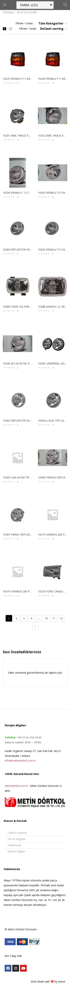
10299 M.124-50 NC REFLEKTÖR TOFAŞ (17, 363)
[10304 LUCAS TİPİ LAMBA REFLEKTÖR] (52, 400)
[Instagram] (15, 968)
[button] (51, 23)
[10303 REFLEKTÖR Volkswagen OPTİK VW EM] (17, 400)
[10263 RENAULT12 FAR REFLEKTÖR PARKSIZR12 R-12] (52, 172)
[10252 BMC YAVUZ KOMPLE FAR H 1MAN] (52, 115)
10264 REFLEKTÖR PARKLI (17, 249)
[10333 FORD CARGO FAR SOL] (52, 571)
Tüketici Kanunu (17, 832)
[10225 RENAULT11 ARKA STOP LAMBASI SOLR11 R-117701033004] (17, 58)
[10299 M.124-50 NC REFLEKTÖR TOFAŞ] (17, 343)
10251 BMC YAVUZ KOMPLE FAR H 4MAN (17, 135)
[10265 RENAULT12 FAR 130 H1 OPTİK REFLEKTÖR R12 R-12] (52, 229)
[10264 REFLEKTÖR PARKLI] (17, 229)
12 (61, 618)
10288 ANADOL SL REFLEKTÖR (52, 306)
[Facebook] (8, 968)
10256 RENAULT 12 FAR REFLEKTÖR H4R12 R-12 (17, 192)
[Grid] (4, 28)
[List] (10, 28)
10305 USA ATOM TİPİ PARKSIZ (17, 477)
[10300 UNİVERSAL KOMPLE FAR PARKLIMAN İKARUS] (52, 343)
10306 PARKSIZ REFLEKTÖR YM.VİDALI (52, 477)
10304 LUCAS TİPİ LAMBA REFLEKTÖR (52, 420)
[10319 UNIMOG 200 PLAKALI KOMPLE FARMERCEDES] (52, 514)
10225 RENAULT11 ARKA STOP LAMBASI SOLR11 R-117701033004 (17, 78)
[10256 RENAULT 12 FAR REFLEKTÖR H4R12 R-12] (17, 172)
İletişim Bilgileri (16, 851)
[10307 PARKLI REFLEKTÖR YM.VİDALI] (17, 514)
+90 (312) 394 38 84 (28, 737)
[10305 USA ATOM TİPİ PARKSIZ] (17, 457)
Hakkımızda (14, 845)
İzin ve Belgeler (16, 839)
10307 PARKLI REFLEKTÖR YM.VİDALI (17, 534)
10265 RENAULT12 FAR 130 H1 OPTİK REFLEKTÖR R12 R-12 (52, 249)
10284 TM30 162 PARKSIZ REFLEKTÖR (17, 306)
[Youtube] (23, 968)
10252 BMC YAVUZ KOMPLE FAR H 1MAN (52, 135)
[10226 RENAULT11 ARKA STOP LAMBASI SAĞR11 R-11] (52, 58)
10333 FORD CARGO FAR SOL (52, 591)
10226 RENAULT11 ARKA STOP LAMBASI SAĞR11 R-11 (52, 78)
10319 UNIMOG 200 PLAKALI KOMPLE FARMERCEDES (52, 534)
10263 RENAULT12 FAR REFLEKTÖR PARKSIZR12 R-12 (52, 192)
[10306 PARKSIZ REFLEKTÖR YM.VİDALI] (52, 457)
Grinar (61, 981)
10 (46, 618)
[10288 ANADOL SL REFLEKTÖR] (52, 286)
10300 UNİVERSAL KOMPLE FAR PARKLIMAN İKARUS (52, 363)
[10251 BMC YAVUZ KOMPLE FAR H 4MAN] (17, 115)
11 (53, 618)
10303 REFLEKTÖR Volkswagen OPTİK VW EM (17, 420)
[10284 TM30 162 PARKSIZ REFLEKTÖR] (17, 286)
